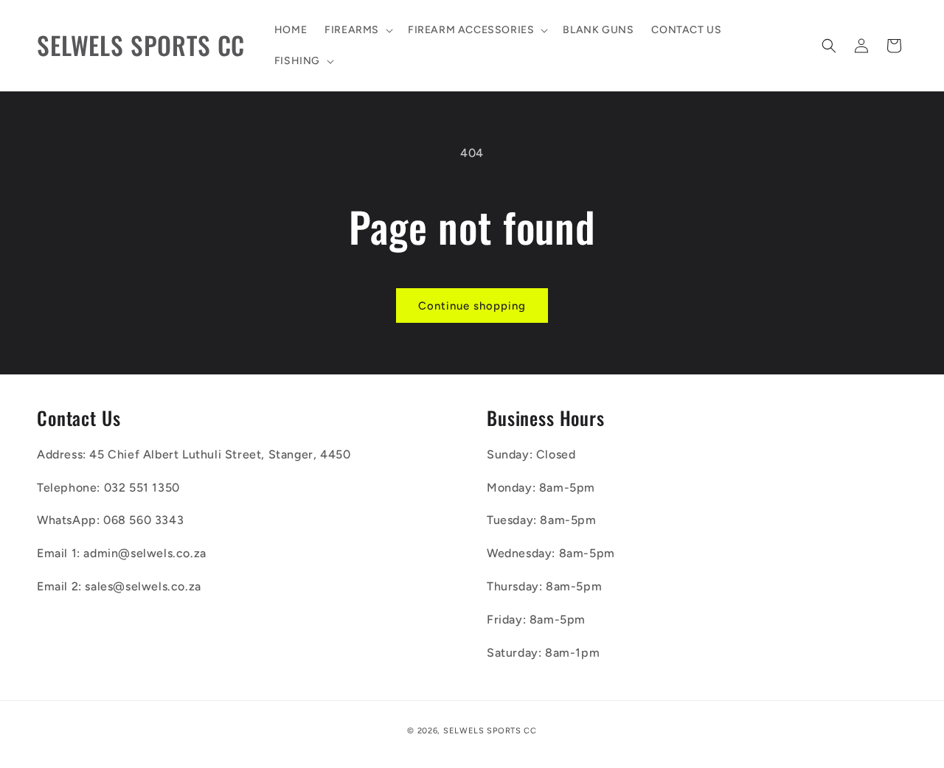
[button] (357, 30)
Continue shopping (472, 306)
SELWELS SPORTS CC (490, 731)
